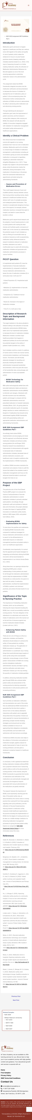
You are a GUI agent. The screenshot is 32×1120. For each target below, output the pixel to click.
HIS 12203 (9, 1020)
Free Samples (6, 1073)
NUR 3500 (7, 1014)
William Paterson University (13, 1018)
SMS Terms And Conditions (10, 1078)
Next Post (16, 1000)
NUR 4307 (9, 1029)
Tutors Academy (9, 1101)
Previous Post (16, 996)
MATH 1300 (9, 1023)
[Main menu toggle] (28, 5)
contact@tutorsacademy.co (11, 1086)
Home (3, 1070)
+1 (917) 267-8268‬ (8, 1088)
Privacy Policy (6, 1075)
